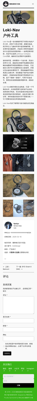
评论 (5, 295)
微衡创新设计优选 (14, 4)
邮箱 (5, 326)
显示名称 (7, 317)
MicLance (22, 397)
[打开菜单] (33, 4)
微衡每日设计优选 (19, 243)
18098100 (12, 395)
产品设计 (12, 249)
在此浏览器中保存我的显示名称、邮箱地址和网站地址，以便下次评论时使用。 (19, 346)
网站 (4, 335)
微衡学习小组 (29, 397)
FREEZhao (29, 395)
